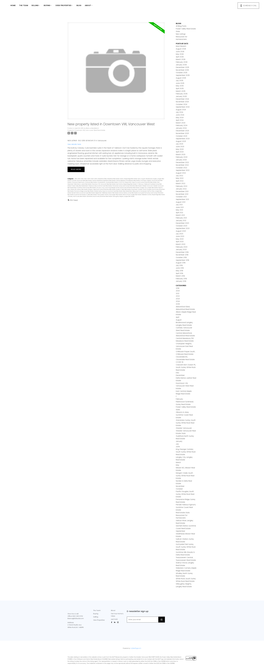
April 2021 (179, 212)
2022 (85, 179)
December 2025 (182, 67)
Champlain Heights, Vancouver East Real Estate (184, 346)
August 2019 (180, 263)
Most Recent (181, 46)
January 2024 (181, 128)
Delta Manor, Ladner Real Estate (82, 184)
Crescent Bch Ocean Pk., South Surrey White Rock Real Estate (140, 182)
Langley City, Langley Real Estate (149, 187)
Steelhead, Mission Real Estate (110, 193)
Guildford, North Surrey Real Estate (86, 187)
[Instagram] (118, 622)
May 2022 (179, 178)
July (103, 187)
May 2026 (180, 54)
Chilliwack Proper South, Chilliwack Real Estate (84, 182)
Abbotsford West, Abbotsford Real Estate (109, 179)
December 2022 (182, 162)
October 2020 (181, 226)
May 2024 (179, 117)
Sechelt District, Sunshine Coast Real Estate (83, 193)
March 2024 (180, 123)
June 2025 (180, 83)
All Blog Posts (181, 26)
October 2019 (181, 257)
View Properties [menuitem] (63, 5)
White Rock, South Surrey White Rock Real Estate (99, 196)
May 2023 (179, 149)
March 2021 (180, 215)
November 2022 (182, 165)
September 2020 (183, 228)
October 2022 (181, 168)
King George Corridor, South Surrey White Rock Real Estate (123, 187)
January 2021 (181, 220)
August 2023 (181, 141)
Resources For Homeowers (140, 191)
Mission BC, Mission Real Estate (79, 189)
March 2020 (180, 244)
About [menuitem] (88, 5)
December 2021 (182, 191)
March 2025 (180, 91)
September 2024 (182, 107)
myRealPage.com (135, 648)
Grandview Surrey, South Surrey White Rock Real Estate (127, 186)
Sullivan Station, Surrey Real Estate (128, 193)
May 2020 (180, 239)
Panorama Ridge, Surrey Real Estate (84, 191)
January (99, 187)
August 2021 (180, 202)
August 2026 (181, 49)
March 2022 (180, 183)
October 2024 (181, 104)
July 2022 (179, 175)
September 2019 (182, 260)
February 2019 (181, 278)
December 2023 (182, 130)
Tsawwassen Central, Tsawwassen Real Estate (109, 194)
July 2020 (179, 234)
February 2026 (181, 62)
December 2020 (182, 223)
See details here (74, 144)
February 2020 (181, 247)
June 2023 (180, 146)
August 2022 (181, 173)
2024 (92, 179)
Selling (95, 617)
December (70, 184)
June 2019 (180, 268)
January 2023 (181, 160)
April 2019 (179, 273)
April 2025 (180, 88)
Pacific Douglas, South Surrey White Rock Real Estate (185, 494)
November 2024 (182, 101)
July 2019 (179, 265)
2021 (82, 179)
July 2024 (179, 112)
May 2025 (180, 86)
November (134, 189)
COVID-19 (121, 182)
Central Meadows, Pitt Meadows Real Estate (128, 180)
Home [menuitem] (13, 5)
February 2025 (181, 94)
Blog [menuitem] (79, 5)
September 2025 (183, 75)
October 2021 (181, 197)
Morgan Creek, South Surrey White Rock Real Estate (102, 189)
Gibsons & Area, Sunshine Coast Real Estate (100, 186)
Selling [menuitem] (35, 5)
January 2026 (181, 65)
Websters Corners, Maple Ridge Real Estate (153, 194)
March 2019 (180, 276)
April (139, 179)
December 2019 (182, 252)
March (160, 187)
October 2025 (181, 72)
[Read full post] (116, 72)
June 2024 (180, 115)
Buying (95, 614)
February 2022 (181, 186)
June (106, 187)
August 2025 (181, 78)
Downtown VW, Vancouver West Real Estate (90, 130)
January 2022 (181, 189)
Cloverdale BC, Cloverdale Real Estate (108, 182)
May (69, 189)
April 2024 (179, 120)
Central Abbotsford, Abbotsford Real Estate (104, 180)
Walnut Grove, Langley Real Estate (132, 194)
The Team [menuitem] (23, 5)
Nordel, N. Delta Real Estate (123, 189)
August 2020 (181, 231)
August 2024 (181, 109)
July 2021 (179, 204)
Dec (158, 182)
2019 (76, 179)
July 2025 (179, 80)
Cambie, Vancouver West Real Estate (82, 180)
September (99, 193)
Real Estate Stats (127, 191)
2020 (79, 179)
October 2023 (181, 136)
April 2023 (179, 152)
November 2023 (182, 133)
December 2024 (182, 99)
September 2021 (182, 199)
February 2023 (181, 157)
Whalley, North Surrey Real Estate (77, 196)
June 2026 (180, 51)
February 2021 (181, 218)
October (140, 189)
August (143, 179)
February (141, 184)
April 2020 (180, 241)
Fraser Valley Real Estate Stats (80, 186)
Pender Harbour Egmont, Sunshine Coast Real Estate (108, 191)
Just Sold (114, 619)
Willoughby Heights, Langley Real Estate (123, 196)
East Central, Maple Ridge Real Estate (126, 184)
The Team (97, 610)
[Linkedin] (115, 622)
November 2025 (182, 70)
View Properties (99, 620)
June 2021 (180, 207)
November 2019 (182, 255)
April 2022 (179, 181)
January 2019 (181, 281)
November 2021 (182, 194)
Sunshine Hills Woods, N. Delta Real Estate (85, 194)
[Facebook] (112, 622)
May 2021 (179, 210)
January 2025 (181, 96)
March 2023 (180, 154)
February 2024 (181, 125)
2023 (89, 179)
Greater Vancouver (147, 186)
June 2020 (180, 236)
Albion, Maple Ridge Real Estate (128, 179)
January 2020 (181, 249)
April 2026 (180, 57)
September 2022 (182, 170)
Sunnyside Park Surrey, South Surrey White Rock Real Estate (186, 547)
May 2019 (179, 270)
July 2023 (179, 144)
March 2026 (180, 59)
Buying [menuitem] (47, 5)
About (113, 610)
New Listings (181, 34)
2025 (95, 179)
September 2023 (182, 138)
